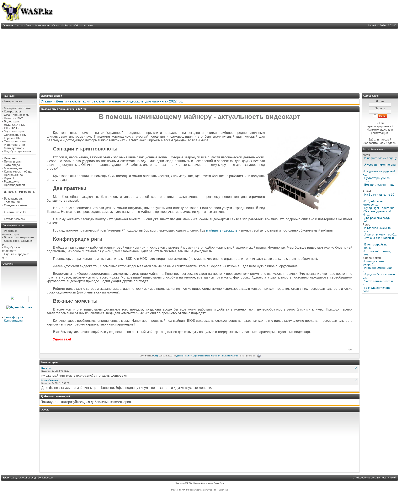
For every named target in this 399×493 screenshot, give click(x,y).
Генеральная (13, 101)
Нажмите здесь (377, 129)
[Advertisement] (199, 60)
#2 (356, 380)
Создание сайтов (15, 205)
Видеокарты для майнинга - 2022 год (154, 101)
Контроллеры (13, 111)
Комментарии (13, 320)
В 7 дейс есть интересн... (373, 203)
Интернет (10, 158)
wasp (155, 356)
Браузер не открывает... (20, 237)
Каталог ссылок (14, 219)
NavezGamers (49, 380)
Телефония (12, 201)
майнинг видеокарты (222, 230)
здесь (391, 142)
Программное (13, 174)
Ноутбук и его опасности (12, 249)
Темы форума (13, 317)
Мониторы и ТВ (14, 144)
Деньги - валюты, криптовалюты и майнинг (89, 101)
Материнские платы (17, 108)
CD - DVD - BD (13, 128)
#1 (356, 368)
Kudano (45, 368)
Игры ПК (9, 178)
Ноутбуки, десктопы (17, 151)
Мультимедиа (13, 168)
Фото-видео (12, 164)
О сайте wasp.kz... (16, 212)
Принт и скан (13, 161)
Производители (14, 184)
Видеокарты (12, 121)
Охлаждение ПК (15, 134)
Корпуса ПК (12, 138)
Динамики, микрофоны (19, 191)
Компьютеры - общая (18, 171)
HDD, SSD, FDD (14, 124)
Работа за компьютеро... (11, 232)
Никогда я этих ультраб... (373, 262)
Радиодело (11, 181)
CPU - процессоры (16, 114)
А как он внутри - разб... (380, 234)
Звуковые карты (14, 131)
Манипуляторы (14, 148)
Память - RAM (13, 118)
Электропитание (15, 141)
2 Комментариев (230, 356)
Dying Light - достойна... (380, 208)
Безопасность (13, 198)
